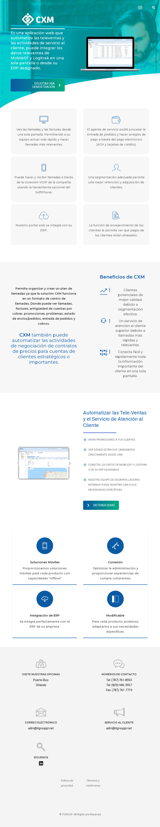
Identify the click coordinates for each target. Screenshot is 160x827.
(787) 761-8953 (121, 680)
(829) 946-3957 (121, 685)
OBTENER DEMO (104, 505)
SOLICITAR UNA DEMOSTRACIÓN (43, 85)
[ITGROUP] (14, 7)
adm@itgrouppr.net (41, 728)
